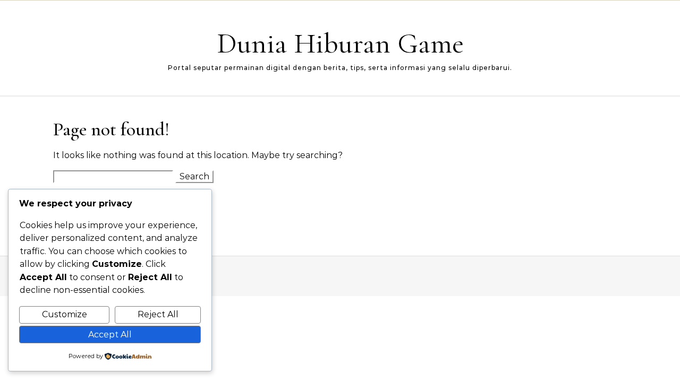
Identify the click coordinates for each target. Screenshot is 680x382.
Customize (64, 314)
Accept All (110, 334)
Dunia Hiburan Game (340, 43)
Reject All (158, 314)
